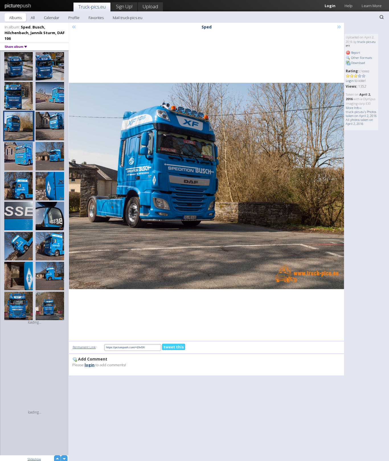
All (33, 17)
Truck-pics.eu (92, 6)
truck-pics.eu (366, 42)
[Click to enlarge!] (206, 186)
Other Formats (361, 57)
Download (357, 63)
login (90, 364)
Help (349, 5)
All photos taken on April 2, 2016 (359, 122)
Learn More (372, 5)
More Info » (354, 108)
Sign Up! (124, 6)
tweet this (173, 346)
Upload (150, 6)
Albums (15, 17)
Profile (73, 17)
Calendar (51, 17)
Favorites (96, 17)
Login (330, 5)
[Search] (381, 17)
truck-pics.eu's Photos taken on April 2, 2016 (361, 114)
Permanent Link (84, 347)
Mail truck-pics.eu (127, 17)
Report (355, 52)
